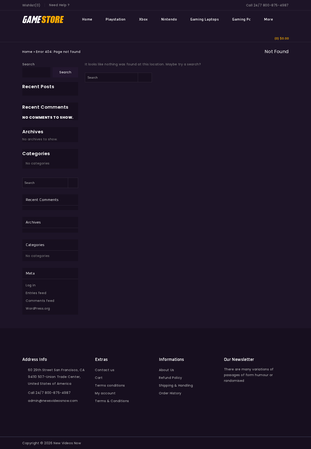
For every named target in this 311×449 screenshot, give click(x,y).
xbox (143, 19)
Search (28, 64)
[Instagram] (268, 408)
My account (105, 393)
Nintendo (169, 19)
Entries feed (36, 293)
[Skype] (258, 408)
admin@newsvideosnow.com (53, 400)
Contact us (104, 370)
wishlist (28, 5)
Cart (98, 377)
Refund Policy (170, 377)
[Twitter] (238, 408)
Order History (170, 393)
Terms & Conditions (112, 401)
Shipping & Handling (176, 385)
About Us (166, 370)
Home (87, 19)
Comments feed (40, 300)
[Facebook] (228, 408)
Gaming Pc (241, 19)
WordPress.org (38, 308)
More (268, 19)
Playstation (116, 19)
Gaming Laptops (204, 19)
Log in (31, 285)
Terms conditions (110, 385)
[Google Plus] (248, 408)
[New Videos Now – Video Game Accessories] (43, 19)
